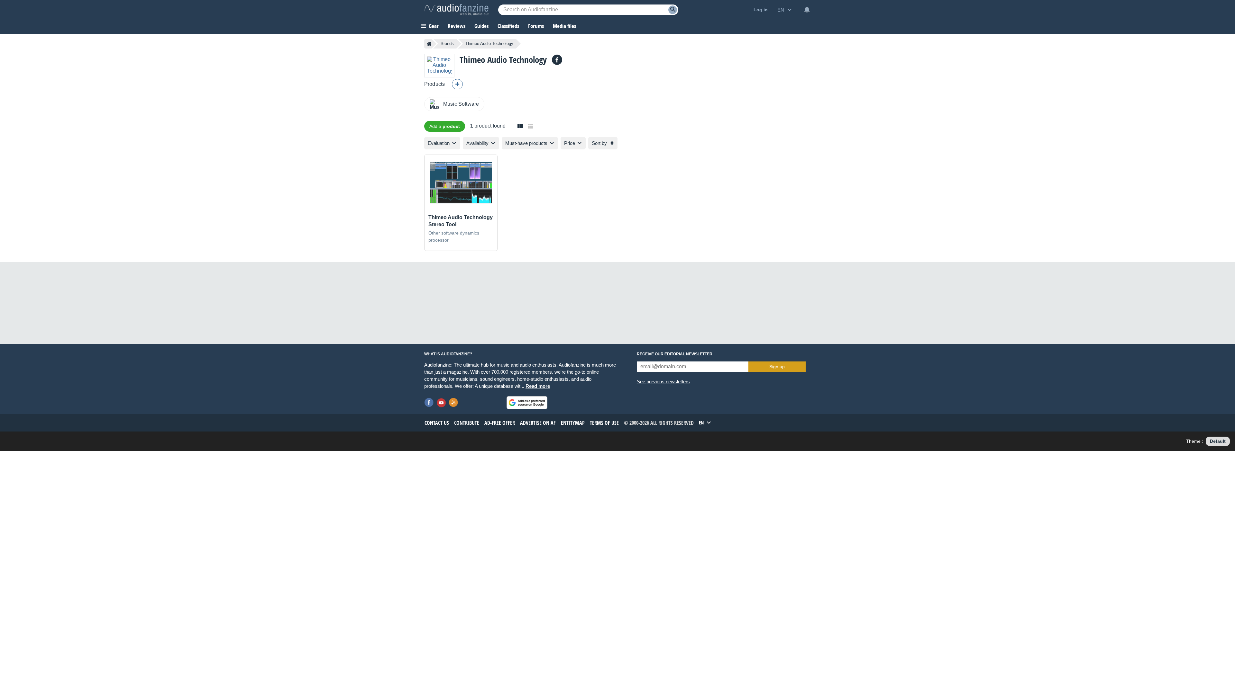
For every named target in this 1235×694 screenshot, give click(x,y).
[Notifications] (807, 9)
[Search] (672, 9)
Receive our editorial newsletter (674, 354)
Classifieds (508, 26)
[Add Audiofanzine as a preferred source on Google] (527, 402)
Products (434, 84)
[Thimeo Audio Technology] (439, 65)
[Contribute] (457, 84)
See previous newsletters (663, 381)
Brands (447, 43)
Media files (564, 26)
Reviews (456, 26)
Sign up (777, 366)
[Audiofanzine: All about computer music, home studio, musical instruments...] (456, 9)
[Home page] (429, 44)
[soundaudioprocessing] (557, 60)
